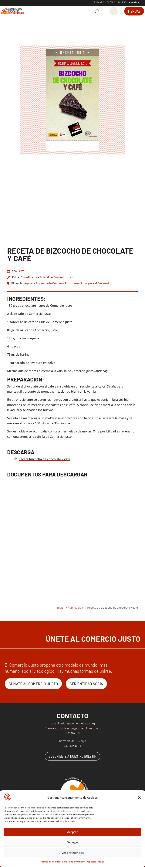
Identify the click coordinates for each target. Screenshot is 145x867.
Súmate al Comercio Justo (33, 683)
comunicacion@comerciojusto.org (77, 728)
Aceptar (72, 832)
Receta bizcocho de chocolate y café (44, 459)
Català (111, 2)
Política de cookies (50, 861)
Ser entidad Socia (86, 683)
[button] (139, 798)
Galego (122, 2)
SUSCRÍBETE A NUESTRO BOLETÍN (72, 756)
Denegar (72, 842)
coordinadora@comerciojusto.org (72, 723)
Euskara (98, 2)
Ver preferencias (73, 853)
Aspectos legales (95, 861)
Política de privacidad (73, 861)
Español (134, 2)
